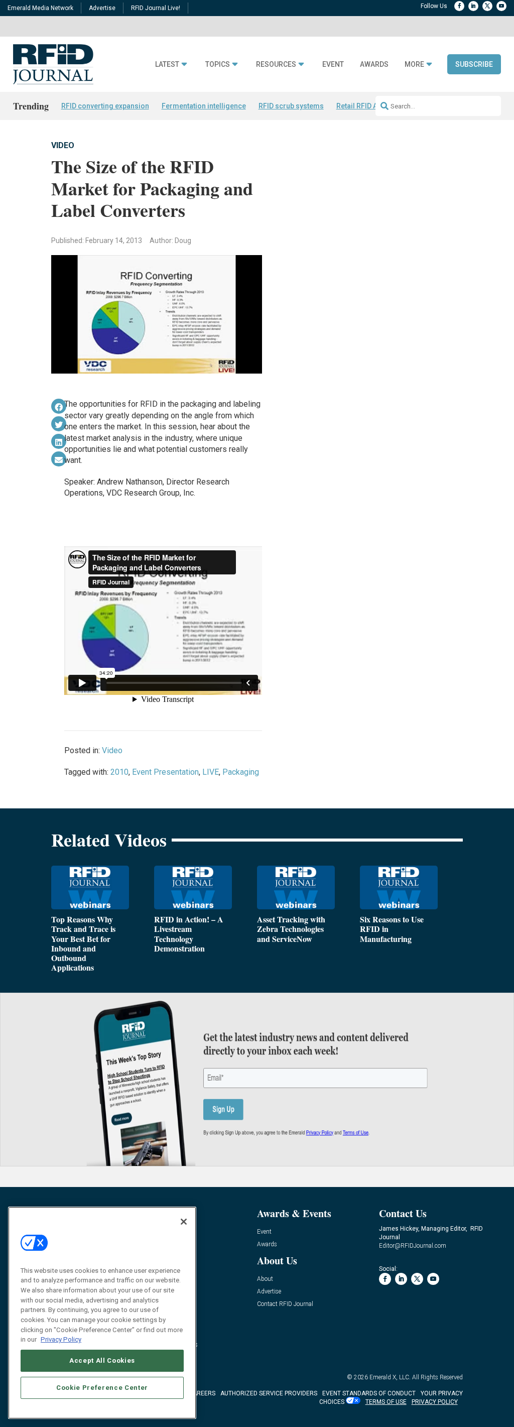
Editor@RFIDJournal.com (412, 1245)
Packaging (240, 772)
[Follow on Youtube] (501, 6)
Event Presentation (165, 772)
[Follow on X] (487, 6)
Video (62, 145)
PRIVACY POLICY (435, 1401)
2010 (119, 772)
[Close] (184, 1222)
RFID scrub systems (291, 106)
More (414, 64)
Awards (374, 64)
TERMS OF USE (386, 1401)
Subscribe (474, 64)
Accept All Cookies (102, 1360)
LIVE (210, 772)
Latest (167, 64)
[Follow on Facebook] (459, 6)
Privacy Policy (61, 1339)
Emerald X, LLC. (390, 1377)
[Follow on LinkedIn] (473, 6)
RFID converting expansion (105, 106)
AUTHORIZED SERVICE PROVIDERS (268, 1393)
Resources (276, 64)
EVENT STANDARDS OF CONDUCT (369, 1393)
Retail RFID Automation (373, 106)
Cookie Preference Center (102, 1387)
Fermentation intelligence (204, 106)
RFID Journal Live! (155, 8)
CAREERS (202, 1393)
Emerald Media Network (40, 8)
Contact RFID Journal (285, 1304)
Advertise (102, 8)
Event (333, 64)
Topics (217, 64)
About (265, 1279)
